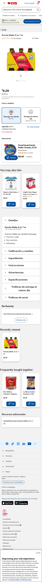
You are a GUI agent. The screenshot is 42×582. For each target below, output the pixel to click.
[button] (33, 127)
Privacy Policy (15, 580)
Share (36, 38)
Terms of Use (26, 580)
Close (38, 552)
